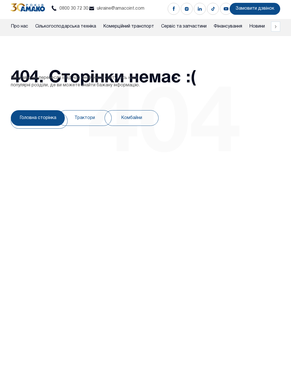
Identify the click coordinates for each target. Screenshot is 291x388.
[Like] (174, 9)
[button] (255, 9)
